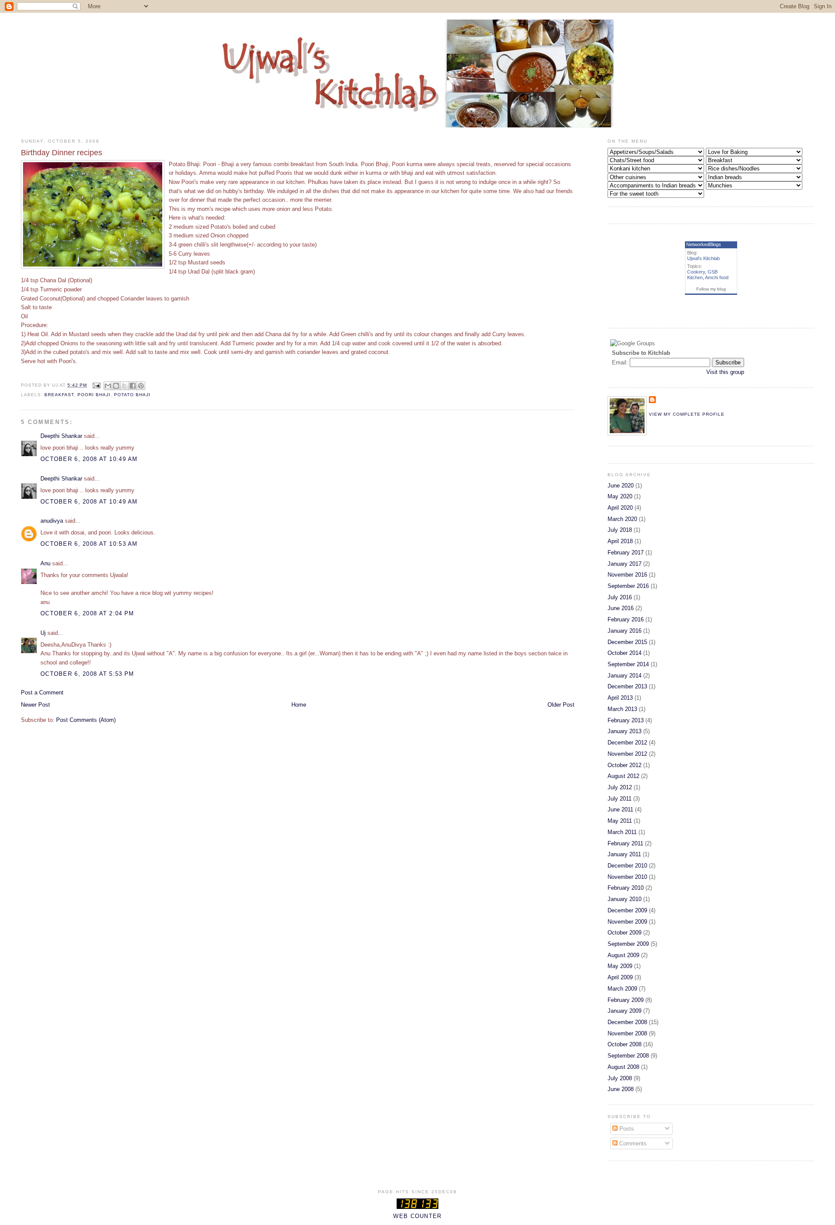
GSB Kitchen (702, 274)
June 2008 (621, 1089)
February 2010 (626, 888)
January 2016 (624, 631)
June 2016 (621, 608)
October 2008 (624, 1044)
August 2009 (623, 955)
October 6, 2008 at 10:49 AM (89, 459)
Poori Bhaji (93, 394)
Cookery (696, 271)
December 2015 (627, 642)
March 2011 (622, 832)
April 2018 (620, 541)
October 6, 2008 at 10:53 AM (89, 544)
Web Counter (417, 1216)
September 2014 (628, 664)
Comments (632, 1143)
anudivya (51, 520)
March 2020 (622, 519)
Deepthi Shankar (61, 436)
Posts (626, 1128)
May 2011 (620, 821)
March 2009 (622, 988)
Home (298, 704)
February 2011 (625, 843)
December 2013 (627, 686)
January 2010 (624, 899)
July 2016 (620, 597)
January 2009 (624, 1011)
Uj (43, 633)
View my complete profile (687, 414)
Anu (45, 563)
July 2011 (619, 798)
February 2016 (626, 619)
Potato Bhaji (132, 394)
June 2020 (621, 485)
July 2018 (620, 530)
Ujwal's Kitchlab (703, 258)
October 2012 (624, 765)
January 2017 (624, 564)
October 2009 (624, 932)
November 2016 (627, 574)
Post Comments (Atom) (86, 720)
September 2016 (628, 586)
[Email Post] (96, 385)
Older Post (561, 704)
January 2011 (624, 854)
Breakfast (59, 394)
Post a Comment (42, 692)
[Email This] (108, 385)
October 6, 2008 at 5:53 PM (87, 674)
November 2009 (627, 921)
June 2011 (620, 809)
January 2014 (624, 675)
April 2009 (620, 977)
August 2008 (623, 1067)
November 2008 (627, 1033)
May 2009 (620, 966)
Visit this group (725, 372)
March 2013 (622, 709)
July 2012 (620, 787)
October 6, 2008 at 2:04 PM (87, 613)
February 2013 (626, 720)
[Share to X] (124, 385)
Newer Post (35, 704)
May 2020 (620, 496)
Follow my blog (711, 289)
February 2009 (626, 1000)
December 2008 (627, 1022)
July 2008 (620, 1078)
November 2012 (627, 754)
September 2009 (628, 944)
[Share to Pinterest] (141, 385)
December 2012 (627, 742)
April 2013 (620, 697)
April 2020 (620, 507)
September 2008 (628, 1055)
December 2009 (627, 910)
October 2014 (624, 653)
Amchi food (716, 277)
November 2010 (627, 877)
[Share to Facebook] (132, 385)
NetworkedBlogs (703, 244)
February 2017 (626, 552)
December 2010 (627, 865)
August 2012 (623, 776)
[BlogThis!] (116, 385)
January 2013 (624, 731)
